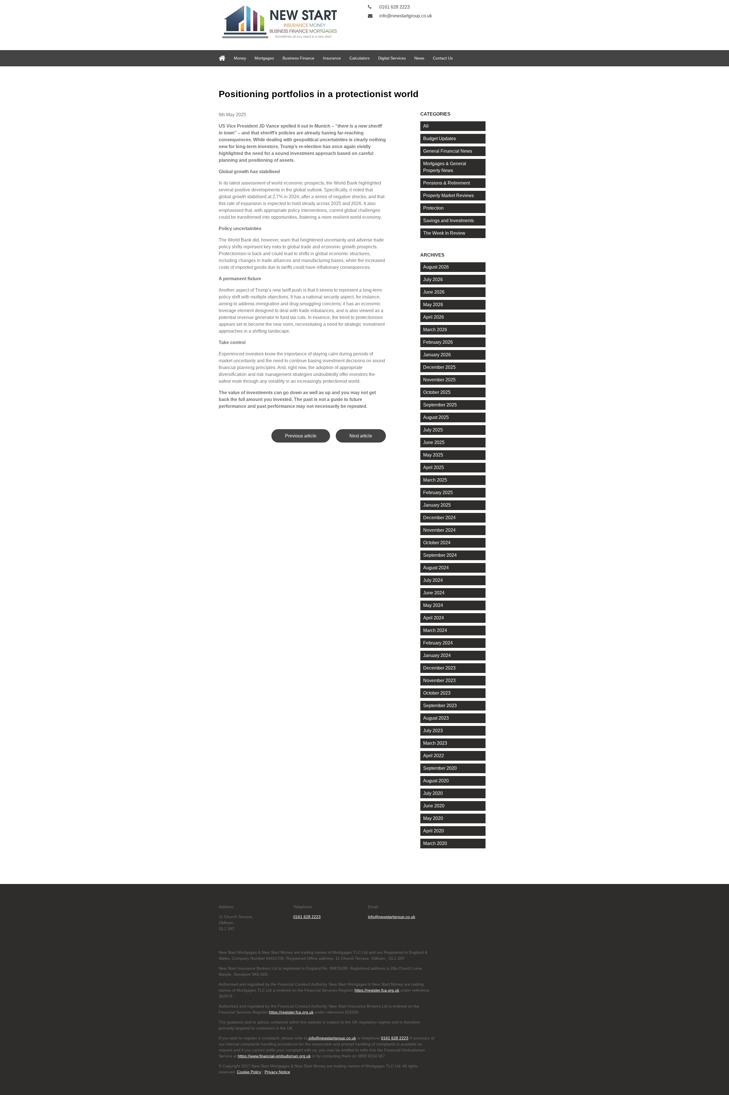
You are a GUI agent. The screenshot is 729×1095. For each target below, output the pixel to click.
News (419, 58)
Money (240, 58)
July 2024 (433, 580)
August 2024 (436, 567)
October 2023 (436, 693)
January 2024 (437, 655)
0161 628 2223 (394, 7)
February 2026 (438, 342)
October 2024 (436, 542)
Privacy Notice (277, 1072)
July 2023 (433, 730)
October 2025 (436, 392)
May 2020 (433, 818)
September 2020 (440, 768)
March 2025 (435, 480)
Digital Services (392, 58)
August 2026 (436, 267)
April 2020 (433, 830)
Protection (433, 208)
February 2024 (438, 642)
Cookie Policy (249, 1072)
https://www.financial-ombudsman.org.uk (274, 1056)
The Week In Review (444, 233)
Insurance (332, 58)
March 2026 (435, 329)
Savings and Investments (448, 220)
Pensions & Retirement (446, 183)
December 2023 (439, 668)
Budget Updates (439, 138)
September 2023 (440, 705)
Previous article (300, 435)
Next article (360, 435)
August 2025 (436, 417)
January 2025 (437, 505)
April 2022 (433, 755)
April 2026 (433, 317)
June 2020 (434, 805)
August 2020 (436, 780)
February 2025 (438, 492)
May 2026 (433, 304)
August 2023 (436, 718)
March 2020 (435, 843)
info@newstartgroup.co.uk (405, 15)
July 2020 (433, 793)
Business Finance (298, 58)
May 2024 (433, 605)
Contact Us (443, 58)
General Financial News (447, 151)
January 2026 (437, 354)
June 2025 (434, 442)
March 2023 (435, 743)
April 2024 (433, 617)
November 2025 (439, 379)
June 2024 (434, 592)
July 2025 (433, 429)
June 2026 (434, 292)
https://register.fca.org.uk (377, 990)
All (426, 126)
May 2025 (433, 455)
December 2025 (439, 367)
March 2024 (435, 630)
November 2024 (439, 530)
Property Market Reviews (448, 195)
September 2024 (440, 555)
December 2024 (439, 517)
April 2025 (433, 467)
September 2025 (440, 404)
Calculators (359, 58)
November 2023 (439, 680)
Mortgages (264, 58)
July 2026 (433, 279)
